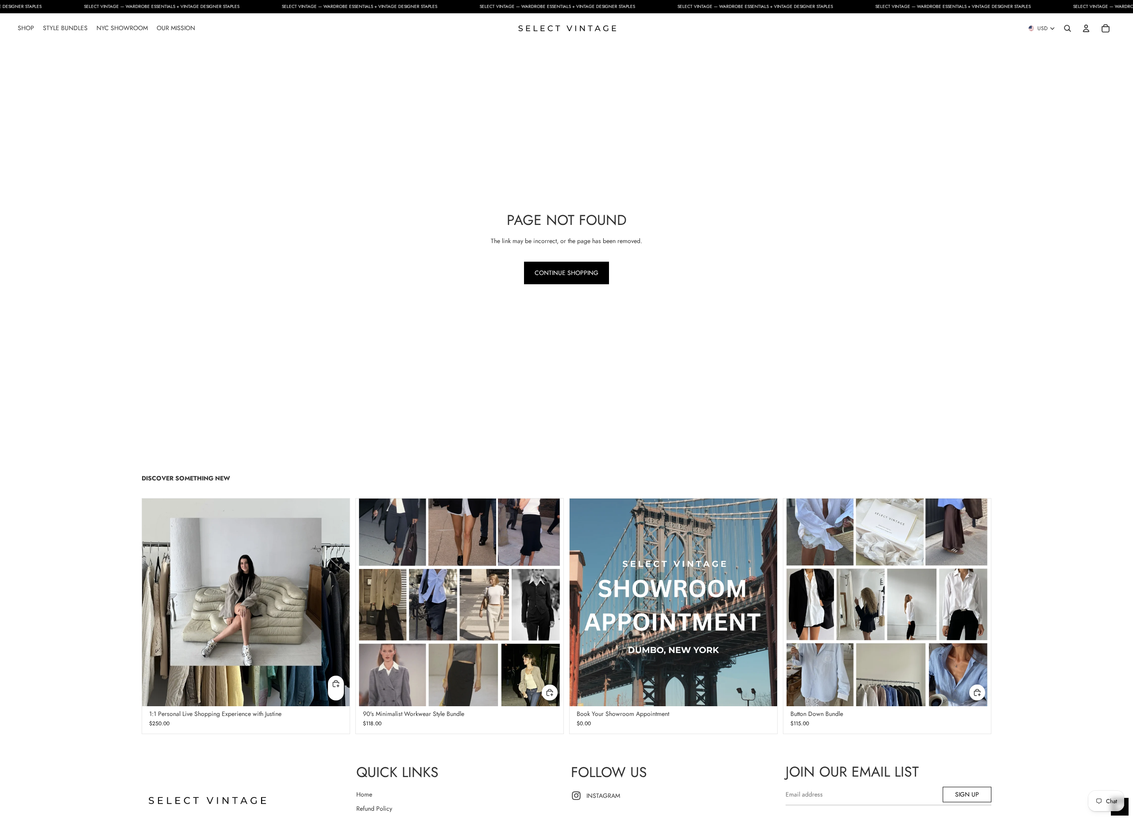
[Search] (1067, 28)
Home (364, 794)
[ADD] (550, 692)
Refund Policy (374, 808)
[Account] (1086, 28)
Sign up (967, 794)
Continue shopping (566, 272)
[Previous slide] (583, 602)
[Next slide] (764, 602)
